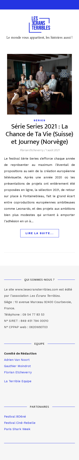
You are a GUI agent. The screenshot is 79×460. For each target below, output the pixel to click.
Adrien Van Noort (17, 360)
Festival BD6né (15, 416)
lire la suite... (40, 233)
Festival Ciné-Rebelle (19, 423)
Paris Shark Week (17, 429)
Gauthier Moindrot (17, 366)
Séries (40, 120)
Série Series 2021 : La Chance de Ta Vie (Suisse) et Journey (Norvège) (39, 134)
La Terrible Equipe (17, 381)
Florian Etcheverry (31, 150)
